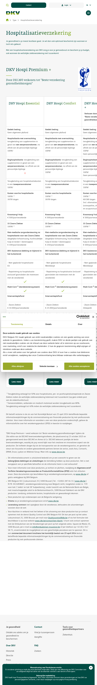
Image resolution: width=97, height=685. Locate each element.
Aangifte (38, 637)
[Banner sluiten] (93, 317)
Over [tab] (80, 324)
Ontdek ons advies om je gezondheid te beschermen (17, 635)
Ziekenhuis (67, 634)
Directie (9, 655)
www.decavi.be (58, 451)
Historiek (10, 651)
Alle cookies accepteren (79, 366)
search (7, 5)
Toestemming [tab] (17, 324)
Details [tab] (48, 324)
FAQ (36, 645)
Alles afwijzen (18, 366)
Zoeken (37, 651)
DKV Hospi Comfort (61, 103)
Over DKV (10, 645)
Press (8, 659)
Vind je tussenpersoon (44, 632)
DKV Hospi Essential (24, 103)
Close (91, 668)
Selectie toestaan (47, 366)
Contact (28, 5)
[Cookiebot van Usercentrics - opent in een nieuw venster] (78, 317)
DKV (13, 13)
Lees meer (16, 381)
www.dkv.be (80, 481)
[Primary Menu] (88, 12)
